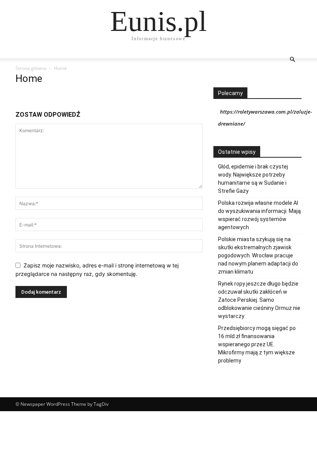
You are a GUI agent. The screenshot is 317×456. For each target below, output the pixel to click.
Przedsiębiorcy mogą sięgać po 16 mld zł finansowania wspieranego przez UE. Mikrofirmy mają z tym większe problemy (257, 344)
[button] (292, 59)
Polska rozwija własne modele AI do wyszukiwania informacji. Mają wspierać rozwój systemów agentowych (259, 215)
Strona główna (30, 68)
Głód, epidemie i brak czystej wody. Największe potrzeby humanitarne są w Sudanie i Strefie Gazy (253, 178)
